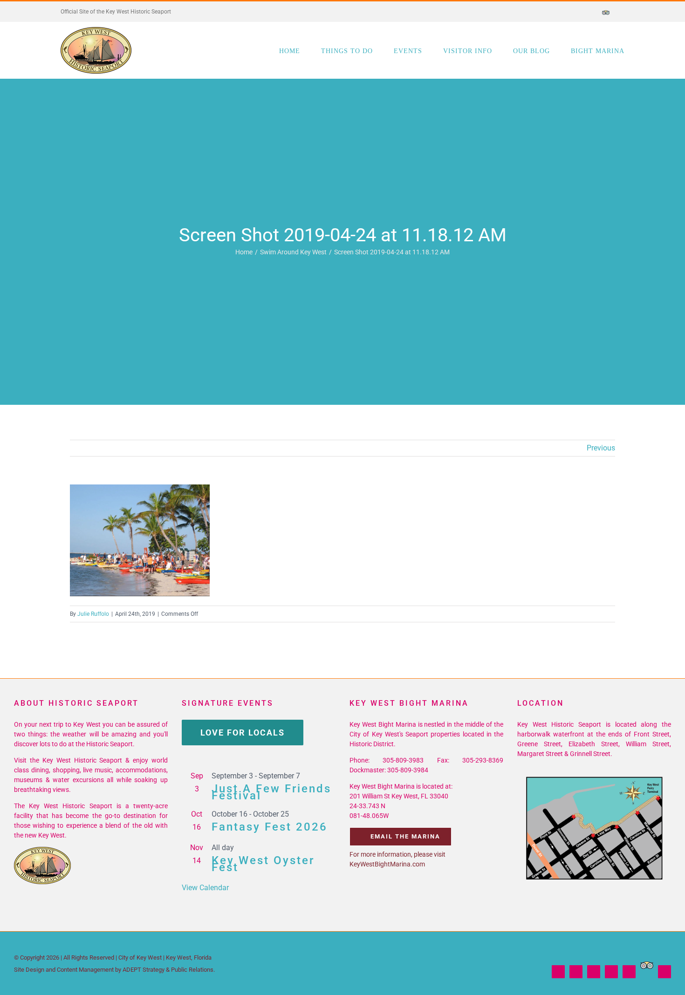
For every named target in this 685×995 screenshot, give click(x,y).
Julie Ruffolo (93, 614)
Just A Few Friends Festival (271, 792)
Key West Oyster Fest (263, 864)
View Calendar (205, 887)
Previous (601, 447)
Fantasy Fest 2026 (270, 826)
